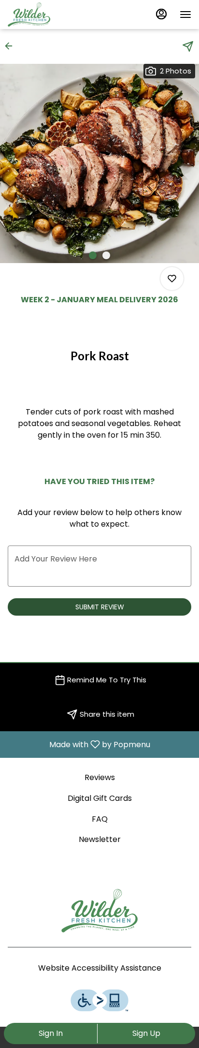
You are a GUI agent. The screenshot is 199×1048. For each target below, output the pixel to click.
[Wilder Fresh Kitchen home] (51, 14)
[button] (11, 46)
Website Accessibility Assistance (99, 968)
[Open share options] (188, 46)
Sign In (51, 1033)
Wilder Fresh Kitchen (99, 910)
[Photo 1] (93, 255)
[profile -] (161, 14)
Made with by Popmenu (78, 744)
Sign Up (146, 1033)
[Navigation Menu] (185, 14)
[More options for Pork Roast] (172, 278)
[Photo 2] (106, 255)
